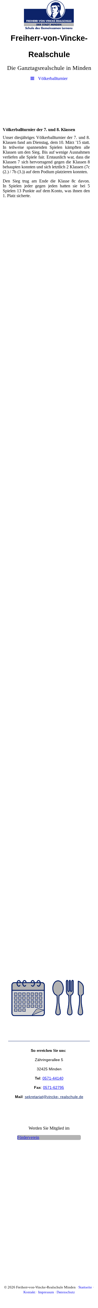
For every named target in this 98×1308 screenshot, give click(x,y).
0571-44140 (52, 1078)
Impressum (46, 1292)
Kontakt (29, 1292)
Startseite (85, 1287)
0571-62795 (53, 1087)
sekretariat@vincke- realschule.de (54, 1097)
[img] (49, 15)
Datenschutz (66, 1292)
